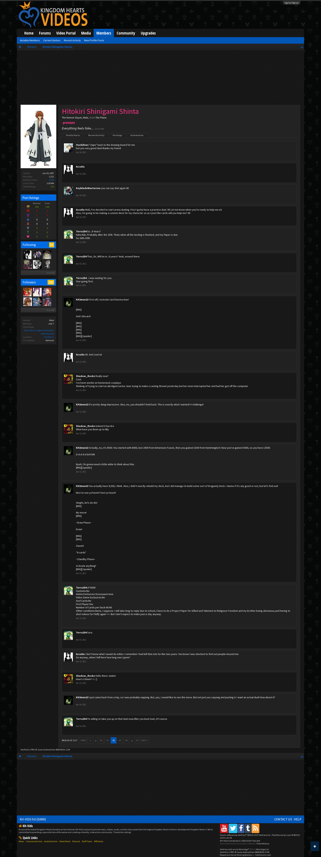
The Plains (49, 337)
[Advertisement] (160, 78)
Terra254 (81, 231)
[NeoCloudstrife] (46, 264)
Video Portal (66, 33)
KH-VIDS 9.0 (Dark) (33, 819)
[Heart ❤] (37, 254)
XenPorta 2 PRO (28, 749)
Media (86, 33)
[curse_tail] (37, 301)
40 (101, 740)
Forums (45, 33)
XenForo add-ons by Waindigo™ (234, 849)
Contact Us (283, 819)
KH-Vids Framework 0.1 (240, 840)
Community (126, 33)
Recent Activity (96, 135)
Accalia (80, 166)
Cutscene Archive (34, 841)
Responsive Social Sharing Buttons (236, 854)
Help (297, 819)
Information (136, 135)
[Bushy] (46, 291)
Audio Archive (50, 841)
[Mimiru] (27, 301)
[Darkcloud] (37, 264)
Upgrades (148, 33)
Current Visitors (52, 40)
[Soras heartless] (27, 254)
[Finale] (46, 254)
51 (51, 245)
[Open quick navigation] (302, 47)
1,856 (51, 179)
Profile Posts (73, 135)
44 (126, 740)
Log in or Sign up (292, 2)
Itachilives (82, 145)
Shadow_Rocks (85, 376)
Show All (50, 272)
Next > (145, 740)
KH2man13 (82, 299)
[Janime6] (37, 291)
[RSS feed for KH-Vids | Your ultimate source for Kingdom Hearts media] (255, 828)
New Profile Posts (94, 40)
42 (114, 740)
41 (107, 740)
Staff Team (87, 841)
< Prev (83, 740)
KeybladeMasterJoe (88, 188)
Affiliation (98, 841)
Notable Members (30, 40)
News (21, 841)
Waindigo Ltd (262, 849)
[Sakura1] (46, 301)
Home (28, 33)
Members (103, 33)
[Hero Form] (27, 291)
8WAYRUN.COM (63, 749)
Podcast (76, 841)
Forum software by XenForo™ (245, 835)
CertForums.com (263, 854)
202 (51, 282)
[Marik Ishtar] (27, 264)
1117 (137, 740)
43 (120, 740)
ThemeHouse (262, 843)
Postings (117, 135)
